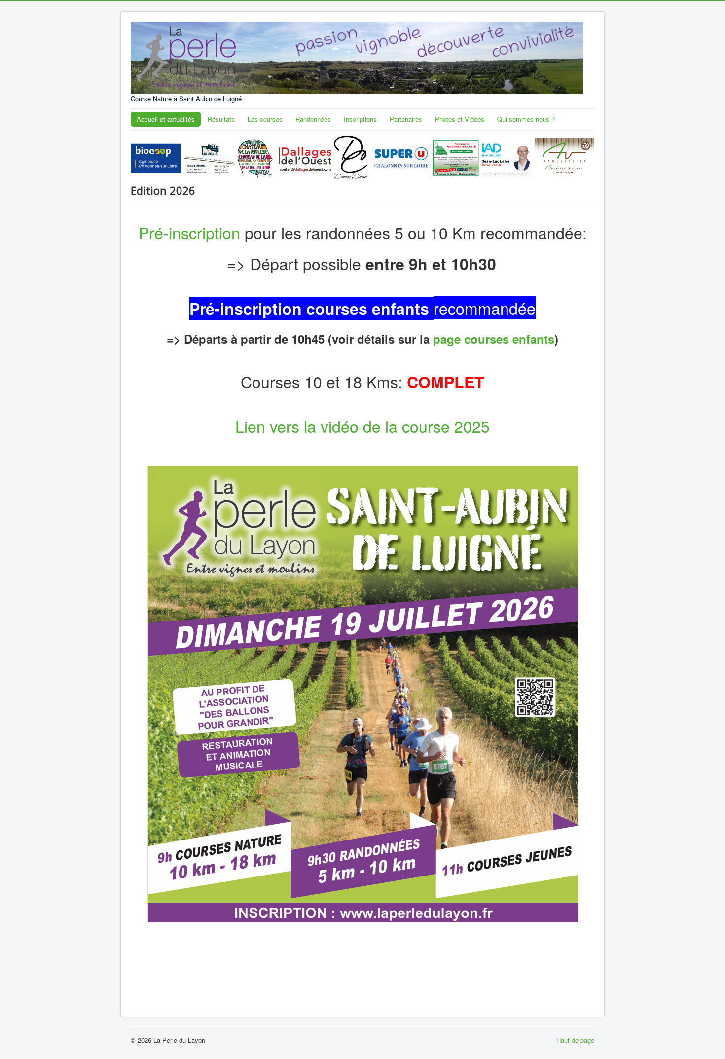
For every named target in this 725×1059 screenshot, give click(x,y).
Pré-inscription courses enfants (309, 308)
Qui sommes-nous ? (526, 119)
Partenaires (406, 119)
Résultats (221, 119)
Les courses (265, 119)
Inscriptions (360, 119)
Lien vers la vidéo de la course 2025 (362, 425)
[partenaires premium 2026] (362, 156)
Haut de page (575, 1040)
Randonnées (313, 119)
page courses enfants (493, 338)
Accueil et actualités (166, 119)
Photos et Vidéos (459, 119)
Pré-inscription (189, 232)
